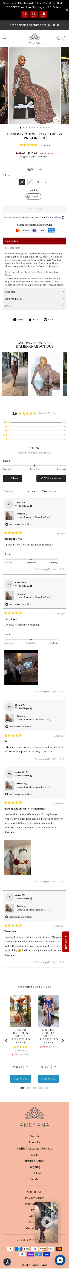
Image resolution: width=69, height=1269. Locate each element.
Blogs (34, 1154)
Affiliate (34, 1216)
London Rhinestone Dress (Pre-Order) (34, 517)
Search (34, 1136)
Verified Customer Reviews (34, 1148)
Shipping (24, 157)
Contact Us (34, 1191)
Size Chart (34, 1173)
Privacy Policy (34, 1197)
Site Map (34, 1179)
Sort (32, 491)
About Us (34, 1142)
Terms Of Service (34, 1204)
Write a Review (55, 479)
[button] (34, 145)
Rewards (34, 1222)
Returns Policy (34, 1161)
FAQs (34, 1210)
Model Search (34, 1228)
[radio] (22, 182)
